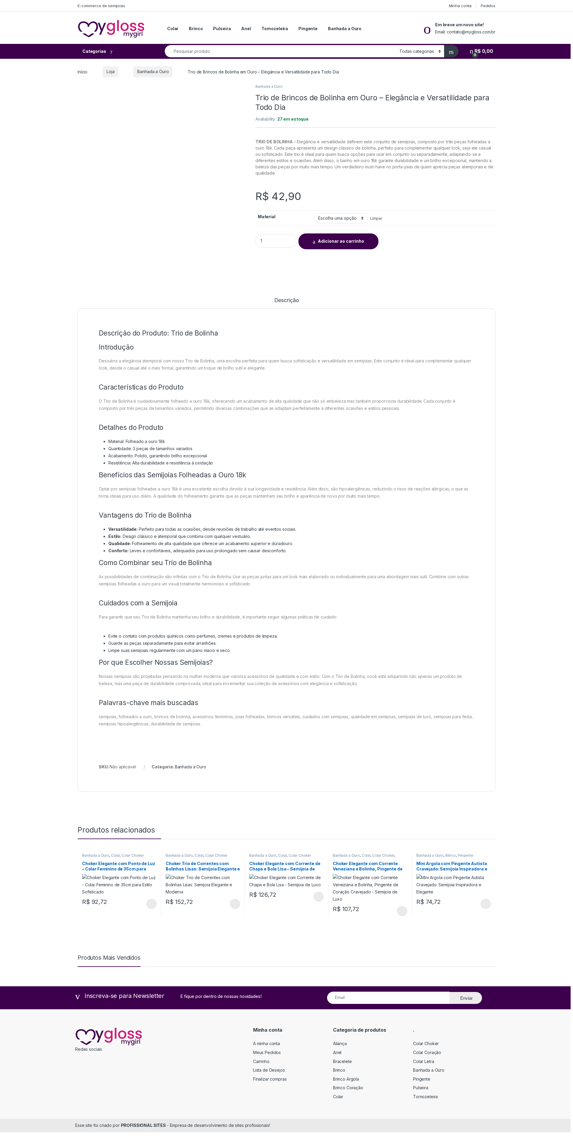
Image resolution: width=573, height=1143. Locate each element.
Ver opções (149, 904)
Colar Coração (427, 1052)
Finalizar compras (270, 1079)
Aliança (340, 1043)
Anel (246, 28)
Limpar (376, 218)
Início (82, 71)
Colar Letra (423, 1061)
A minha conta (266, 1043)
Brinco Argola (346, 1079)
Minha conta (460, 5)
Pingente (308, 28)
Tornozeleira (274, 28)
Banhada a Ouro (344, 28)
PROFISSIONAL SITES (144, 1125)
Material (266, 216)
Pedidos (488, 5)
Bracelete (342, 1061)
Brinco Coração (348, 1087)
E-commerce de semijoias (101, 5)
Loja (110, 71)
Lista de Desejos (269, 1070)
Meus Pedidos (267, 1052)
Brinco (196, 28)
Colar (172, 28)
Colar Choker (132, 855)
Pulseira (222, 28)
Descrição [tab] (286, 300)
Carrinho (261, 1061)
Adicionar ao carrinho (341, 241)
